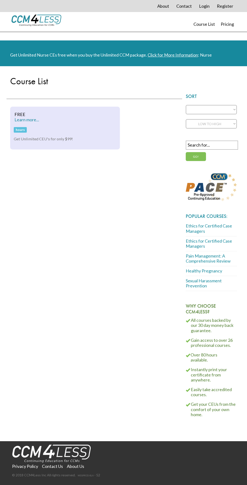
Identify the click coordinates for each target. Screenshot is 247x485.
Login (204, 6)
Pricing (227, 24)
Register (225, 6)
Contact (184, 6)
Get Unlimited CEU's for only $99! (43, 138)
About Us (75, 466)
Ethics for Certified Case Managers (209, 228)
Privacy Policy (25, 466)
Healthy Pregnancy (204, 270)
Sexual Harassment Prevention (204, 283)
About (163, 6)
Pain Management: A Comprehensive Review (208, 258)
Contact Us (52, 466)
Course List (204, 24)
